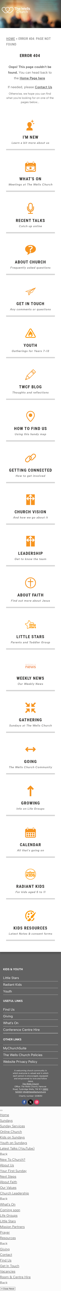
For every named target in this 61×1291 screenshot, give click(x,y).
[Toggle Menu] (1, 1110)
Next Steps (8, 1176)
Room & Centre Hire (15, 1277)
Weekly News (30, 678)
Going (30, 761)
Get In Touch (30, 303)
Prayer (5, 1232)
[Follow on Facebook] (24, 1102)
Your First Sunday (13, 1171)
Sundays (6, 1120)
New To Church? (12, 1159)
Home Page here (32, 78)
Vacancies (7, 1271)
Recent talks (30, 220)
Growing (30, 803)
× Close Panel (7, 1288)
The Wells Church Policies (22, 1055)
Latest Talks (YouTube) (17, 1148)
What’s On (7, 1204)
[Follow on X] (30, 1102)
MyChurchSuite (14, 1048)
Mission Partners (12, 1227)
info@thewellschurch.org (34, 1092)
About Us (7, 1165)
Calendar (30, 844)
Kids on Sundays (12, 1137)
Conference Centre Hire (21, 1030)
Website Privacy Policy (20, 1062)
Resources (8, 1238)
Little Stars (30, 636)
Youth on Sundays (13, 1143)
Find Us (9, 1009)
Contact (6, 1255)
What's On (10, 1023)
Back (4, 1154)
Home (10, 39)
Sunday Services (12, 1126)
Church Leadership (14, 1193)
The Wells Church (30, 1084)
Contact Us (43, 87)
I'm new (30, 137)
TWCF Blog (30, 386)
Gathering (30, 719)
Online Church (11, 1132)
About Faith (30, 595)
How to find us (30, 428)
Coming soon (10, 1210)
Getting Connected (30, 470)
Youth (30, 345)
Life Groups (9, 1215)
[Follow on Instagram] (36, 1102)
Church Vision (30, 511)
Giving (8, 1016)
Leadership (30, 553)
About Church (30, 262)
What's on (30, 178)
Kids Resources (30, 928)
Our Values (8, 1187)
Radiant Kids (30, 886)
